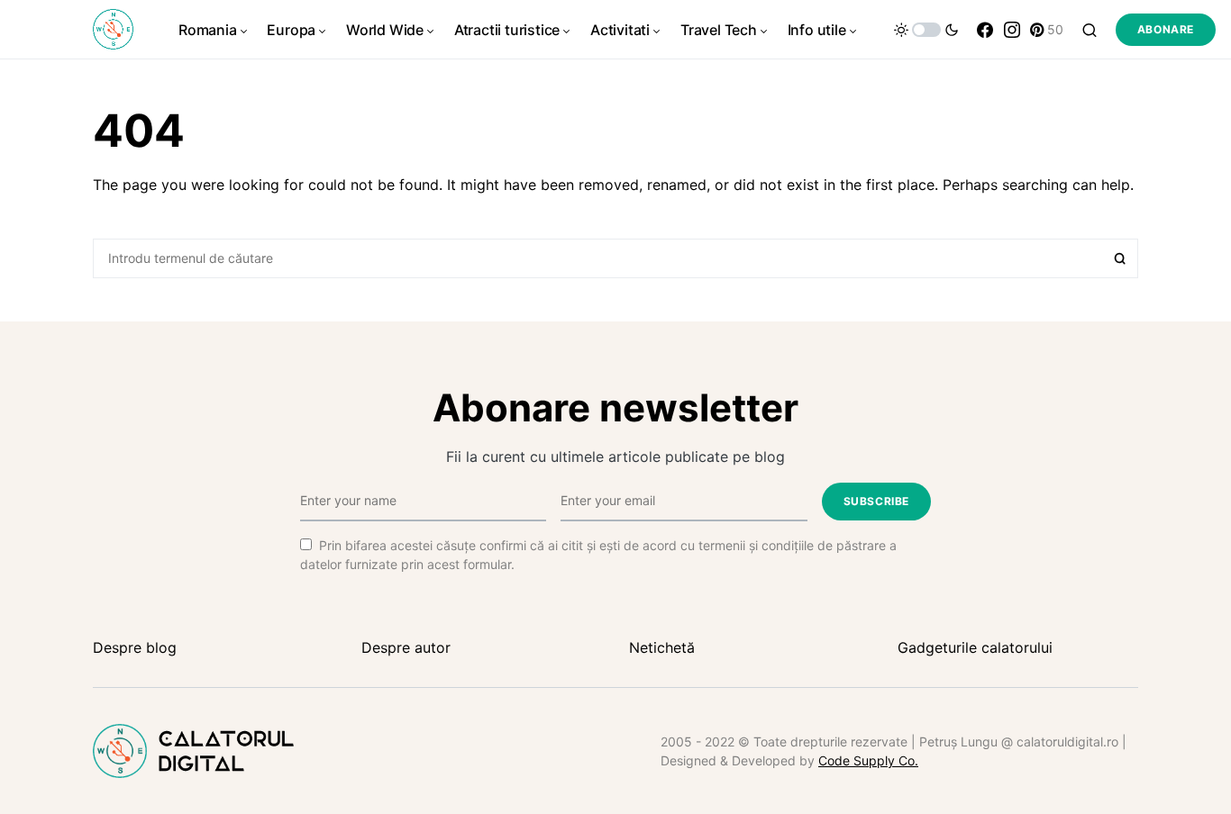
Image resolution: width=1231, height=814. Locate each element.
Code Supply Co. (868, 760)
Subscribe (876, 501)
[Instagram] (1012, 30)
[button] (926, 29)
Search (1120, 258)
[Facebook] (985, 30)
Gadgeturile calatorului (975, 647)
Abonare (1165, 29)
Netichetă (662, 647)
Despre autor (406, 647)
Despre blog (135, 647)
